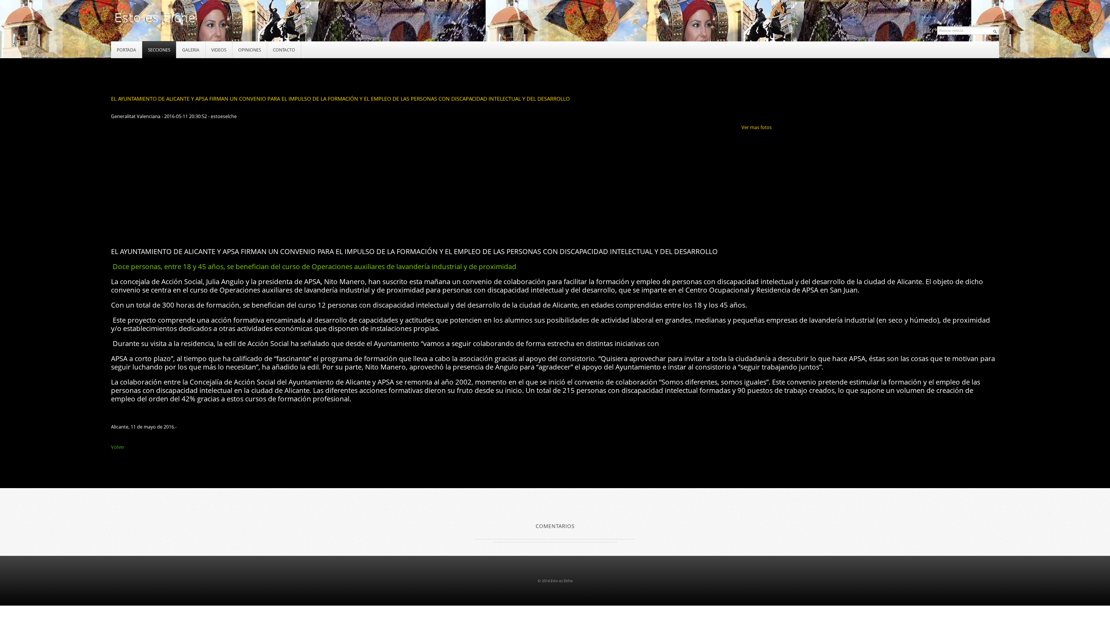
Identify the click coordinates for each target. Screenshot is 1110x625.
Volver (118, 447)
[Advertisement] (216, 224)
